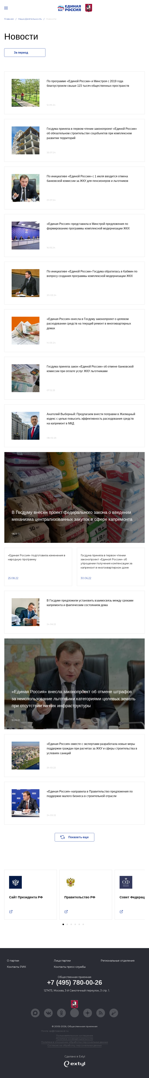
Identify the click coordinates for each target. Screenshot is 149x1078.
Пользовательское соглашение (74, 1035)
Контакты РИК (16, 966)
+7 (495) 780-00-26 (74, 982)
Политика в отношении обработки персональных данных (74, 1042)
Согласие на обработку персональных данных (74, 1045)
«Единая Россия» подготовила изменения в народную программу (36, 557)
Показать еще (78, 837)
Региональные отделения (117, 960)
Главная (9, 18)
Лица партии (62, 960)
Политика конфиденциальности (74, 1038)
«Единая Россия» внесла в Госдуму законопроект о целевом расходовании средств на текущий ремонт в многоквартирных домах (89, 323)
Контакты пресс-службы (70, 966)
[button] (63, 924)
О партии (13, 960)
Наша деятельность (30, 18)
